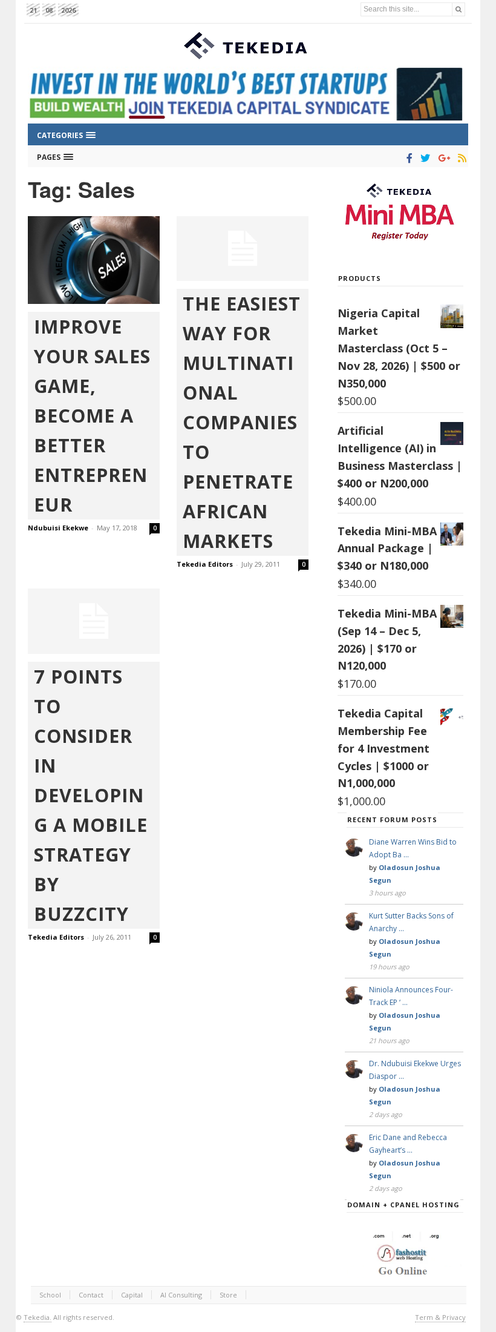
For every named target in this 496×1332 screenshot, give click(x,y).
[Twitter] (423, 158)
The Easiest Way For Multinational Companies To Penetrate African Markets (242, 422)
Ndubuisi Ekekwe (58, 527)
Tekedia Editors (205, 564)
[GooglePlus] (442, 158)
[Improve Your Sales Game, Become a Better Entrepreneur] (94, 260)
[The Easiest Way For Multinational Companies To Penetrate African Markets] (242, 249)
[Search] (458, 9)
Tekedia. (37, 1317)
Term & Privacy (440, 1317)
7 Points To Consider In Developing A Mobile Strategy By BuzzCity (91, 795)
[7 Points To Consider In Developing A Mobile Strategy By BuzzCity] (94, 621)
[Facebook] (407, 158)
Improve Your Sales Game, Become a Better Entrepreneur (92, 415)
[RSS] (460, 158)
